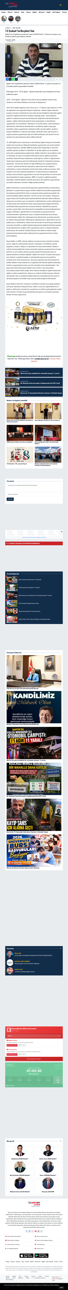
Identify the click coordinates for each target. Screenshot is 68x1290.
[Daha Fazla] (16, 79)
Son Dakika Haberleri (12, 1248)
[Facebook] (26, 1231)
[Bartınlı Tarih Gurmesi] (10, 962)
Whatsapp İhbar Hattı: (33, 359)
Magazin (20, 1278)
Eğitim (35, 12)
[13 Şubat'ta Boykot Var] (34, 60)
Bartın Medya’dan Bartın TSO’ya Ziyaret (47, 420)
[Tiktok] (38, 1231)
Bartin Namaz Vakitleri (13, 1240)
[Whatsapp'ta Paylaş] (13, 79)
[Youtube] (35, 1231)
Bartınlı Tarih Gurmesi (22, 961)
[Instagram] (32, 1231)
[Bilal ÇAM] (10, 954)
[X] (29, 1231)
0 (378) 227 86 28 (13, 1045)
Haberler (7, 28)
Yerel (60, 1261)
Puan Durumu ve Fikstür (13, 1244)
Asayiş (3, 12)
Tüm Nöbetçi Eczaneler (35, 1059)
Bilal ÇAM (18, 953)
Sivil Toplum (56, 12)
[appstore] (26, 1255)
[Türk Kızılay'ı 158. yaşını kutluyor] (20, 454)
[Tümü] (60, 948)
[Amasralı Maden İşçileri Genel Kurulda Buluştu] (48, 433)
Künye (27, 1278)
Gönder (10, 499)
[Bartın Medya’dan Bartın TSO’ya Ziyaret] (48, 411)
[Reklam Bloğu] (34, 316)
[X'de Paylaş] (10, 79)
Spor (22, 12)
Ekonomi (41, 12)
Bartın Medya (9, 1279)
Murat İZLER (19, 969)
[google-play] (41, 1255)
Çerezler (7, 1287)
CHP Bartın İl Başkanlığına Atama (25, 971)
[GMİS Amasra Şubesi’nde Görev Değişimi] (20, 433)
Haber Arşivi (40, 1248)
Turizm (64, 12)
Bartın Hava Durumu (42, 1236)
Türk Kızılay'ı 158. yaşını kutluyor (17, 463)
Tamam (61, 1287)
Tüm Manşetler (41, 1244)
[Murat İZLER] (10, 970)
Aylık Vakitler (11, 1085)
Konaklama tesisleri (39, 1278)
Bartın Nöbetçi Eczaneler (14, 1236)
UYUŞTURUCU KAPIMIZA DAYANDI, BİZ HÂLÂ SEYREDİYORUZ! (33, 955)
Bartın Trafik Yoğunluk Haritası (45, 1240)
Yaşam (28, 12)
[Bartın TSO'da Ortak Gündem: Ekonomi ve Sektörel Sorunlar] (20, 411)
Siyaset (16, 12)
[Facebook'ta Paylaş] (7, 79)
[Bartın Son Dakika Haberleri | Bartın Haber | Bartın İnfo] (11, 5)
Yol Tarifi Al (22, 1045)
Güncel (10, 12)
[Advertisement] (34, 343)
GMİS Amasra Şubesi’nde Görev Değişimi (19, 442)
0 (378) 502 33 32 (13, 1054)
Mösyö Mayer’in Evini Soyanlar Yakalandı (27, 963)
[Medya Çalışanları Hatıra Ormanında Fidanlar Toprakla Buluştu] (48, 454)
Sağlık (48, 12)
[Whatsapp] (41, 1231)
